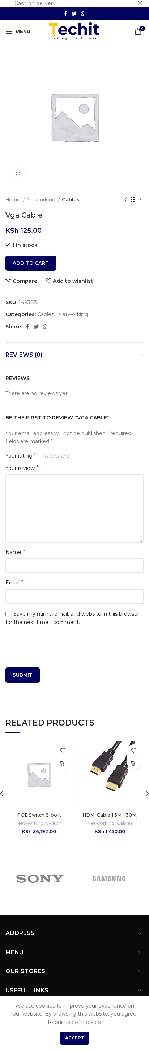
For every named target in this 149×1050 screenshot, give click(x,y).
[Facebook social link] (65, 13)
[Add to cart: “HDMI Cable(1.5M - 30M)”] (133, 763)
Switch (53, 823)
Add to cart (31, 263)
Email (14, 582)
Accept (74, 1038)
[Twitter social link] (74, 13)
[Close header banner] (140, 3)
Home (13, 199)
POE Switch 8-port (39, 815)
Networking (41, 199)
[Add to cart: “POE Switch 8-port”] (62, 763)
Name (15, 552)
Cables (71, 199)
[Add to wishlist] (62, 750)
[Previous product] (125, 199)
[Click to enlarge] (18, 173)
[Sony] (39, 879)
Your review (22, 467)
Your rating (21, 456)
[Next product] (140, 199)
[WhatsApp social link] (83, 13)
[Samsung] (109, 878)
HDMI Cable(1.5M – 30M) (110, 815)
